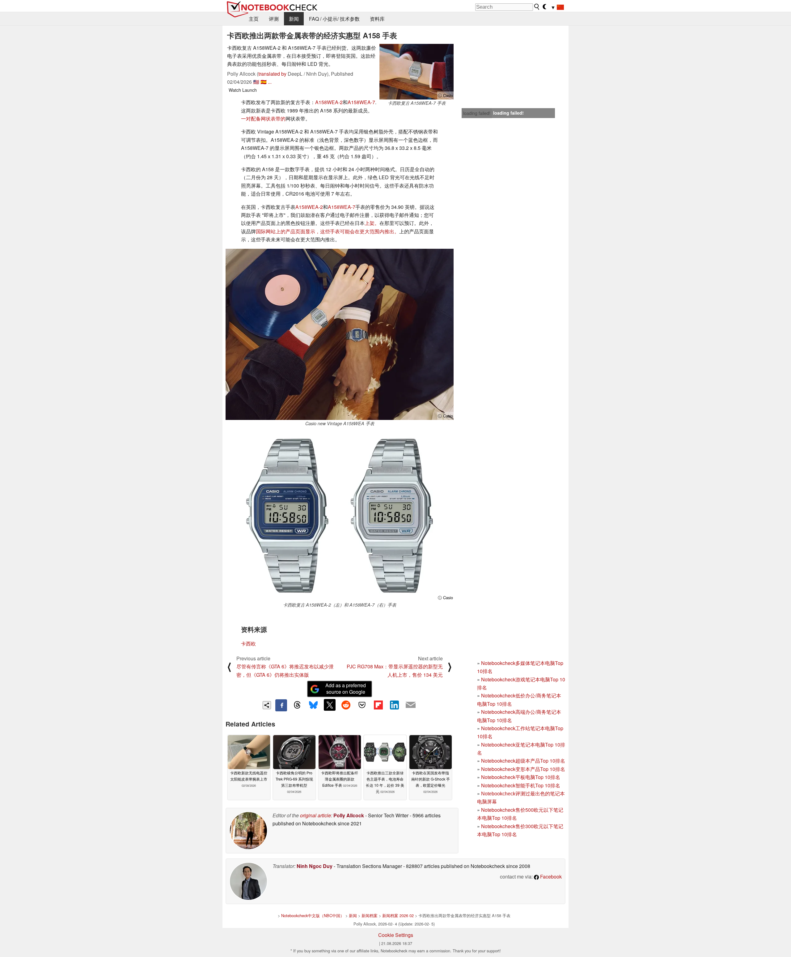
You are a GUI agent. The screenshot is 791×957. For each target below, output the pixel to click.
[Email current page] (411, 705)
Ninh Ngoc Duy (314, 866)
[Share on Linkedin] (394, 705)
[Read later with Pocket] (362, 705)
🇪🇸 (263, 81)
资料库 (377, 18)
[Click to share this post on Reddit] (346, 705)
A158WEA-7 (361, 102)
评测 (274, 18)
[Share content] (267, 705)
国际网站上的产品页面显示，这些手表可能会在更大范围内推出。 (327, 231)
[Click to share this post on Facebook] (281, 705)
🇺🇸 (256, 81)
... (270, 81)
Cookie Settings (395, 934)
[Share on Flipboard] (378, 705)
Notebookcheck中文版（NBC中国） (312, 915)
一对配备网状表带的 (263, 118)
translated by (272, 73)
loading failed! (476, 113)
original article (315, 815)
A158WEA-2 (329, 102)
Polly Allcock (348, 815)
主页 (254, 18)
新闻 (294, 18)
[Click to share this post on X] (330, 705)
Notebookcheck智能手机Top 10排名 (520, 785)
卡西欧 (248, 643)
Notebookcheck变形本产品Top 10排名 (523, 769)
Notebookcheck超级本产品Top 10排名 (523, 760)
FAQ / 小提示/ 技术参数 (334, 18)
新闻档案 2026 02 (398, 915)
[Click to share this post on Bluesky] (313, 705)
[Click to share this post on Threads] (297, 705)
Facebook (550, 876)
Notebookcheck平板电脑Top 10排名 (520, 777)
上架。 (372, 223)
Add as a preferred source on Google (345, 688)
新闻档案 (370, 915)
